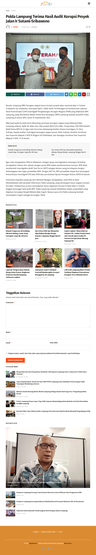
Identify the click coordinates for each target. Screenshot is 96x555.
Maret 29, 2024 (21, 513)
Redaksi (35, 532)
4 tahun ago (25, 27)
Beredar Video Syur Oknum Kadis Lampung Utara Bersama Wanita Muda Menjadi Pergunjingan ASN (53, 411)
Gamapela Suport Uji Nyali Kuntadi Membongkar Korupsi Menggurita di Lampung (47, 272)
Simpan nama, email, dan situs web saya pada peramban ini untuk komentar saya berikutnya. (44, 353)
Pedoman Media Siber (48, 532)
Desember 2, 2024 (41, 241)
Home (7, 11)
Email (9, 343)
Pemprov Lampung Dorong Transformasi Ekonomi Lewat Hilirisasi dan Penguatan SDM (49, 492)
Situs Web (54, 343)
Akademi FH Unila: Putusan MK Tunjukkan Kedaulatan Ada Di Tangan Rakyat (34, 482)
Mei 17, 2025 (20, 414)
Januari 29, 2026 (11, 239)
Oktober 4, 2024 (11, 280)
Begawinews (33, 543)
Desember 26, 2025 (22, 377)
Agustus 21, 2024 (13, 485)
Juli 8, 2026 (20, 495)
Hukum (13, 11)
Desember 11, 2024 (22, 396)
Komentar (10, 302)
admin (15, 27)
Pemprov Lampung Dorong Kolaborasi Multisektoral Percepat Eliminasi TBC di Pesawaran (50, 501)
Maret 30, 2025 (21, 387)
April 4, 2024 (68, 278)
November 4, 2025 (22, 406)
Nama (9, 332)
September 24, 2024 (41, 278)
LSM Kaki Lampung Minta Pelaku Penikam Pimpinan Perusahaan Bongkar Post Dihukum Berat (77, 272)
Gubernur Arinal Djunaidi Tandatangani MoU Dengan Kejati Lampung (42, 511)
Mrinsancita (68, 543)
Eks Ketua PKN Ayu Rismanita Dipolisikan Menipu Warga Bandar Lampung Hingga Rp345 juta (69, 152)
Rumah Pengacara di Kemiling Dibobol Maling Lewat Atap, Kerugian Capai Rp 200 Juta (18, 233)
